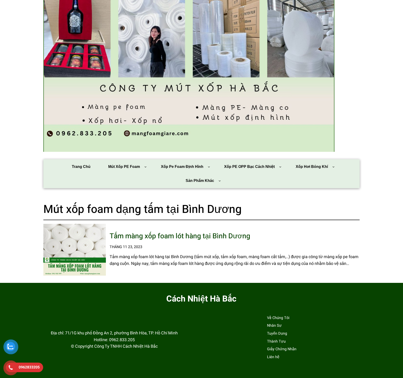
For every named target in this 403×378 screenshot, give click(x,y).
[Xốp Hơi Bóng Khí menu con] (333, 167)
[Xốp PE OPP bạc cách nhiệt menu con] (280, 167)
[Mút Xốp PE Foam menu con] (145, 167)
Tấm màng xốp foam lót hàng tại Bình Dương (180, 236)
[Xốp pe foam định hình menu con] (209, 167)
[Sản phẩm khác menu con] (220, 181)
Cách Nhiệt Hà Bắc (201, 299)
